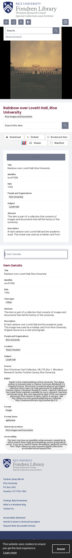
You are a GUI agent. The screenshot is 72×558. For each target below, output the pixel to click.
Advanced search (13, 36)
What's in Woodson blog (14, 504)
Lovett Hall (14, 207)
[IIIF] (24, 143)
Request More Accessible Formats (19, 526)
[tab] (36, 157)
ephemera (10, 420)
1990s (9, 302)
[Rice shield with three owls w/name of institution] (30, 9)
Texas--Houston (13, 350)
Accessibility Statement (14, 518)
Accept (61, 548)
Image (9, 410)
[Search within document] (65, 125)
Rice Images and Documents (18, 117)
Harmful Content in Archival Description (21, 522)
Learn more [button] (10, 552)
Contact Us (8, 509)
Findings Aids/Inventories (15, 500)
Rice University (16, 197)
